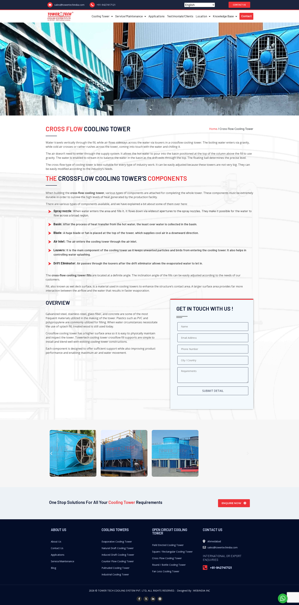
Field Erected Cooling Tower (168, 545)
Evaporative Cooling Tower (117, 541)
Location (201, 16)
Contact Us (57, 548)
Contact (246, 16)
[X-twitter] (146, 599)
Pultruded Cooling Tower (115, 568)
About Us (56, 541)
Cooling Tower (101, 16)
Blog (53, 568)
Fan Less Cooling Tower (165, 571)
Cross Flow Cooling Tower (167, 558)
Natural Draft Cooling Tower (118, 548)
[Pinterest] (159, 599)
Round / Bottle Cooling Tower (169, 564)
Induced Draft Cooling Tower (118, 554)
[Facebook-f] (139, 599)
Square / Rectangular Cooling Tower (172, 551)
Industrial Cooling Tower (115, 574)
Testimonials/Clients (180, 16)
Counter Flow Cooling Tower (118, 561)
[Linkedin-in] (153, 599)
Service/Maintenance (129, 16)
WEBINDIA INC (201, 590)
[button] (239, 5)
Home (213, 129)
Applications (156, 16)
